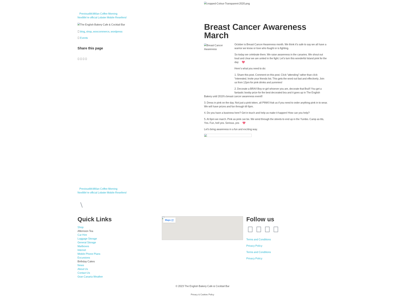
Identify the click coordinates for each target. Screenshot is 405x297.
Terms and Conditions (258, 239)
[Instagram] (259, 229)
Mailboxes (83, 246)
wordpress (116, 31)
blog (82, 31)
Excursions (84, 257)
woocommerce (101, 31)
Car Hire (82, 235)
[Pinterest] (276, 229)
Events (84, 38)
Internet (82, 250)
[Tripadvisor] (267, 229)
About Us (83, 269)
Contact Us (84, 273)
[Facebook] (250, 229)
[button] (78, 59)
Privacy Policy (254, 245)
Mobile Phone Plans (89, 254)
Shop (81, 227)
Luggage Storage (87, 238)
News (81, 265)
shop (89, 31)
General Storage (87, 242)
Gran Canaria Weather (90, 276)
